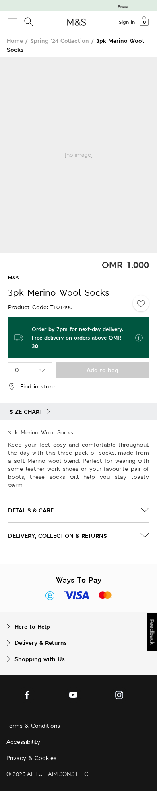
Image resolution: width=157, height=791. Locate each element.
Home (15, 40)
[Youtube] (73, 695)
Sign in (127, 22)
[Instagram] (119, 695)
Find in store (37, 386)
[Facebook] (27, 695)
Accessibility (23, 741)
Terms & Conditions (33, 725)
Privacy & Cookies (31, 758)
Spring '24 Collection (59, 40)
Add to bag (102, 370)
